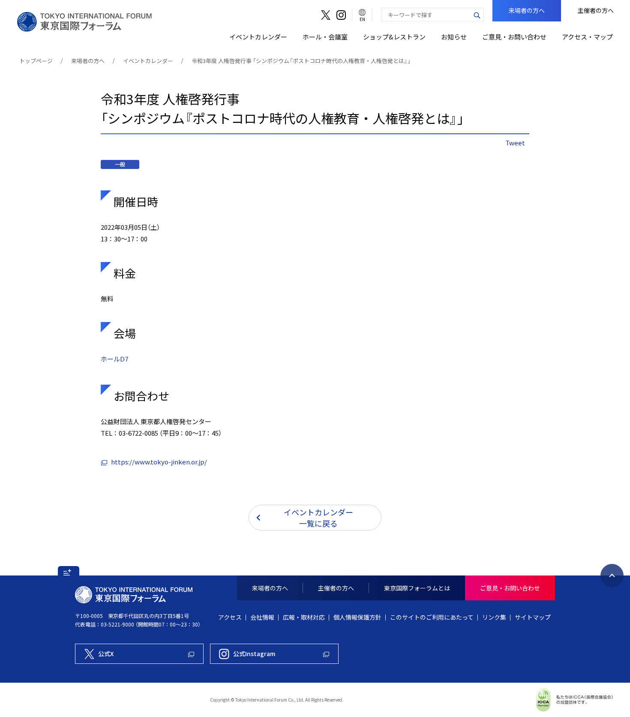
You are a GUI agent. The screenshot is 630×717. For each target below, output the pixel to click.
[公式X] (325, 15)
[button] (68, 570)
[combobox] (426, 14)
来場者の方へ (88, 61)
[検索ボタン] (477, 14)
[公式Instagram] (341, 15)
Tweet (515, 143)
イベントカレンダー (148, 61)
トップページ (36, 61)
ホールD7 (114, 359)
